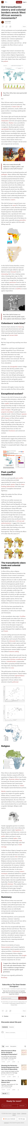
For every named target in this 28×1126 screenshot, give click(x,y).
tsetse (14, 205)
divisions (12, 659)
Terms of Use (21, 1001)
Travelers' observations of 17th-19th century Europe (9, 1085)
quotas (13, 484)
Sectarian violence (14, 779)
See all (4, 1093)
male (20, 841)
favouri (20, 327)
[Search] (25, 1046)
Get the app (22, 1119)
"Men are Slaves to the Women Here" (8, 1081)
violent (22, 786)
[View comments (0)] (6, 26)
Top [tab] (3, 1046)
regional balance (19, 676)
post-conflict (19, 478)
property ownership (7, 412)
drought (24, 956)
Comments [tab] (5, 1027)
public (3, 836)
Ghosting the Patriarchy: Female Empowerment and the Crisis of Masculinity (10, 1067)
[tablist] (8, 1027)
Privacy (14, 1113)
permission (12, 282)
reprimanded (5, 129)
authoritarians (10, 486)
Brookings (4, 978)
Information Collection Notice (17, 1003)
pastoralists (22, 220)
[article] (14, 1056)
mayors (7, 418)
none (12, 668)
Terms (18, 1113)
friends (6, 631)
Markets (11, 123)
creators (12, 200)
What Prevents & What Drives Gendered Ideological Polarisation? (9, 1052)
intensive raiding (14, 652)
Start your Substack (10, 1119)
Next (23, 1016)
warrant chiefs (13, 335)
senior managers (6, 410)
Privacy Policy (14, 1004)
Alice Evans (8, 21)
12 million (22, 616)
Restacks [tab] (11, 1027)
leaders (15, 838)
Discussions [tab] (13, 1046)
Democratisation (6, 947)
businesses (12, 431)
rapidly (7, 404)
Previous (6, 1016)
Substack (6, 1122)
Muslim (3, 791)
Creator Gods (16, 107)
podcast (5, 61)
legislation (19, 830)
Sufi (16, 857)
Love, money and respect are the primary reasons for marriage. (10, 1072)
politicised (15, 682)
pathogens (4, 174)
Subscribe (19, 2)
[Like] (2, 26)
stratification (20, 659)
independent (5, 121)
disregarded (13, 367)
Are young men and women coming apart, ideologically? (8, 1057)
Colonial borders (11, 662)
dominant (10, 884)
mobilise (18, 289)
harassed (13, 272)
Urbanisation (16, 951)
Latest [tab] (7, 1046)
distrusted (12, 641)
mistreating (4, 274)
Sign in (24, 2)
